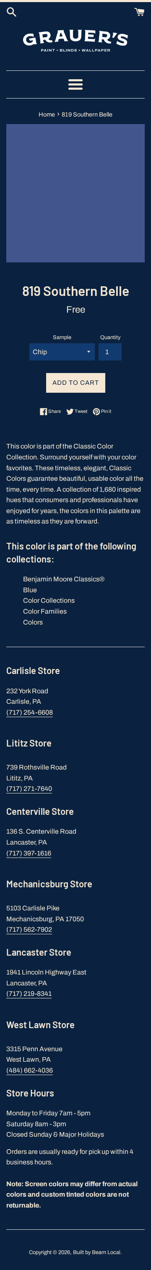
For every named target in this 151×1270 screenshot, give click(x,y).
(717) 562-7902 (29, 929)
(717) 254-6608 (29, 712)
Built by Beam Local (96, 1252)
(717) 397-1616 (28, 853)
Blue (30, 590)
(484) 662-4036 (29, 1070)
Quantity (110, 337)
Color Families (45, 611)
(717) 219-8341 (29, 993)
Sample (62, 337)
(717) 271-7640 (29, 788)
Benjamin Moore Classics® (63, 579)
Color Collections (49, 600)
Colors (33, 622)
